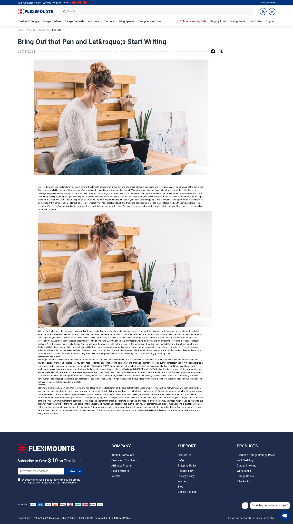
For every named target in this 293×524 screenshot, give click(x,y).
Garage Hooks (245, 476)
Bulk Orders (255, 21)
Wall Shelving (245, 460)
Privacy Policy (186, 476)
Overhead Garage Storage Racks (256, 455)
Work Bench (244, 470)
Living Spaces (126, 21)
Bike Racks (243, 481)
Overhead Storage (28, 21)
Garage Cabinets (74, 21)
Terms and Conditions (124, 460)
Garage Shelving (246, 465)
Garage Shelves (51, 21)
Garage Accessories (149, 21)
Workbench (94, 21)
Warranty (183, 481)
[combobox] (158, 11)
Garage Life (43, 30)
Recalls (115, 476)
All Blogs (31, 30)
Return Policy (186, 470)
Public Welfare (120, 470)
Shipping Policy (187, 465)
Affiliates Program (122, 465)
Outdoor (109, 21)
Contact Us (184, 455)
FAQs (181, 460)
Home (20, 30)
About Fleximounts (122, 455)
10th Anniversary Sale (193, 21)
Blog (180, 486)
